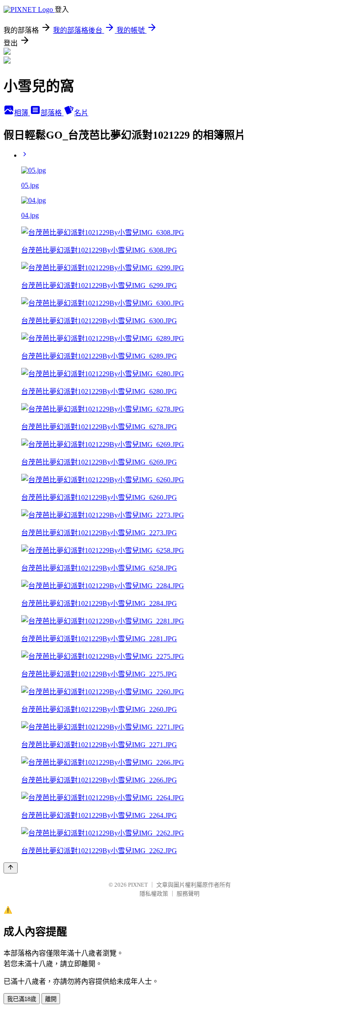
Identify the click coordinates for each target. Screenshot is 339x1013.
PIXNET (138, 884)
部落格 (52, 113)
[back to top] (11, 867)
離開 (50, 999)
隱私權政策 (153, 893)
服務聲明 (188, 893)
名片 (81, 113)
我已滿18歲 (21, 999)
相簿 (22, 113)
